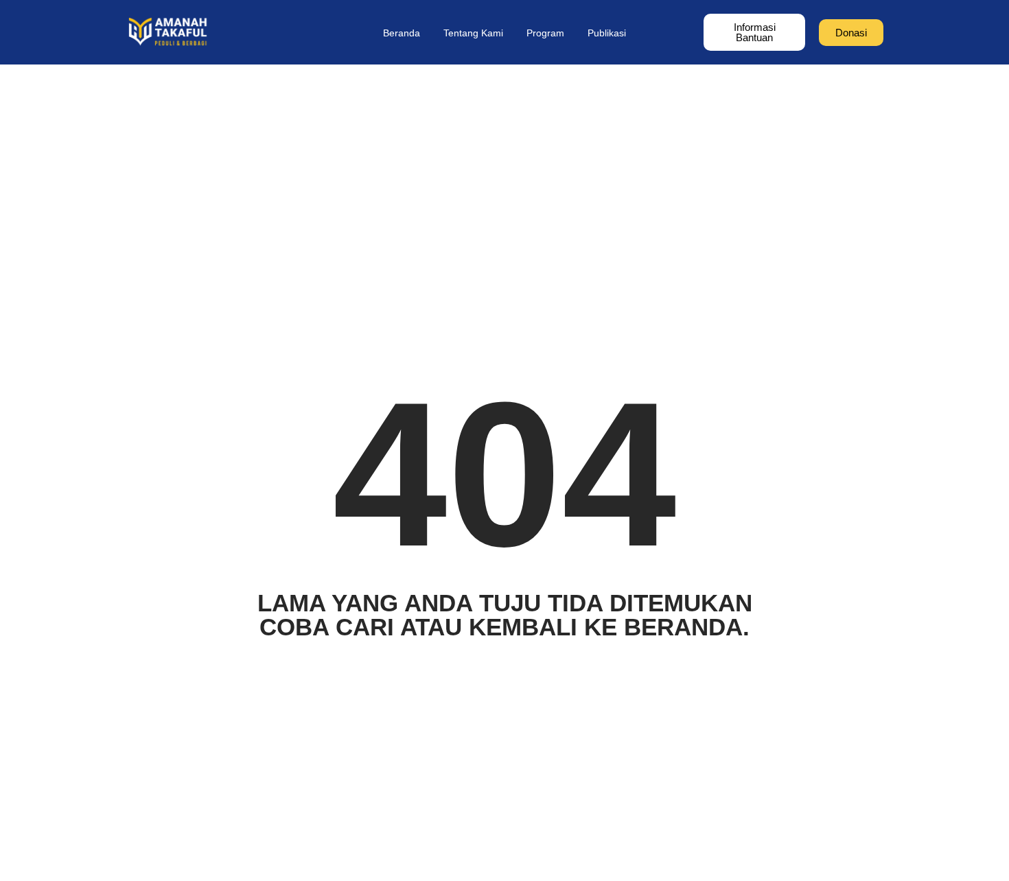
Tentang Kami (473, 32)
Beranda (401, 32)
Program (545, 32)
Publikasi (607, 32)
